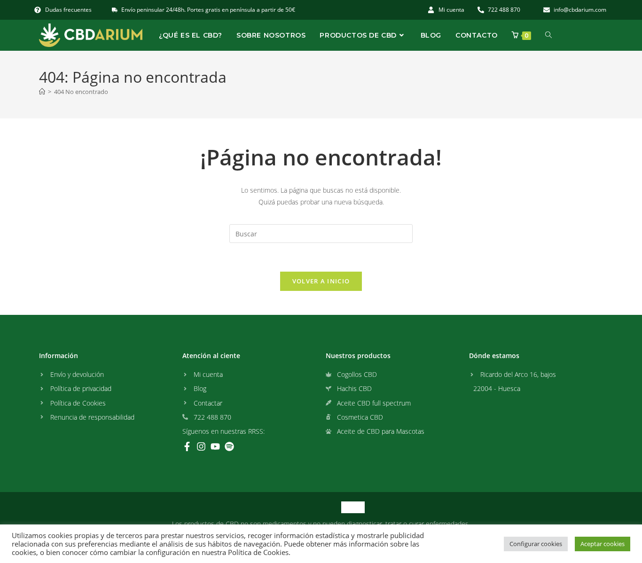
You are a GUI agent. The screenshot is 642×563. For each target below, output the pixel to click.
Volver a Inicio (321, 281)
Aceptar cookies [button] (602, 544)
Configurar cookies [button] (535, 544)
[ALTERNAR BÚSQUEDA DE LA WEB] (548, 35)
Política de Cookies (258, 552)
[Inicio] (42, 91)
